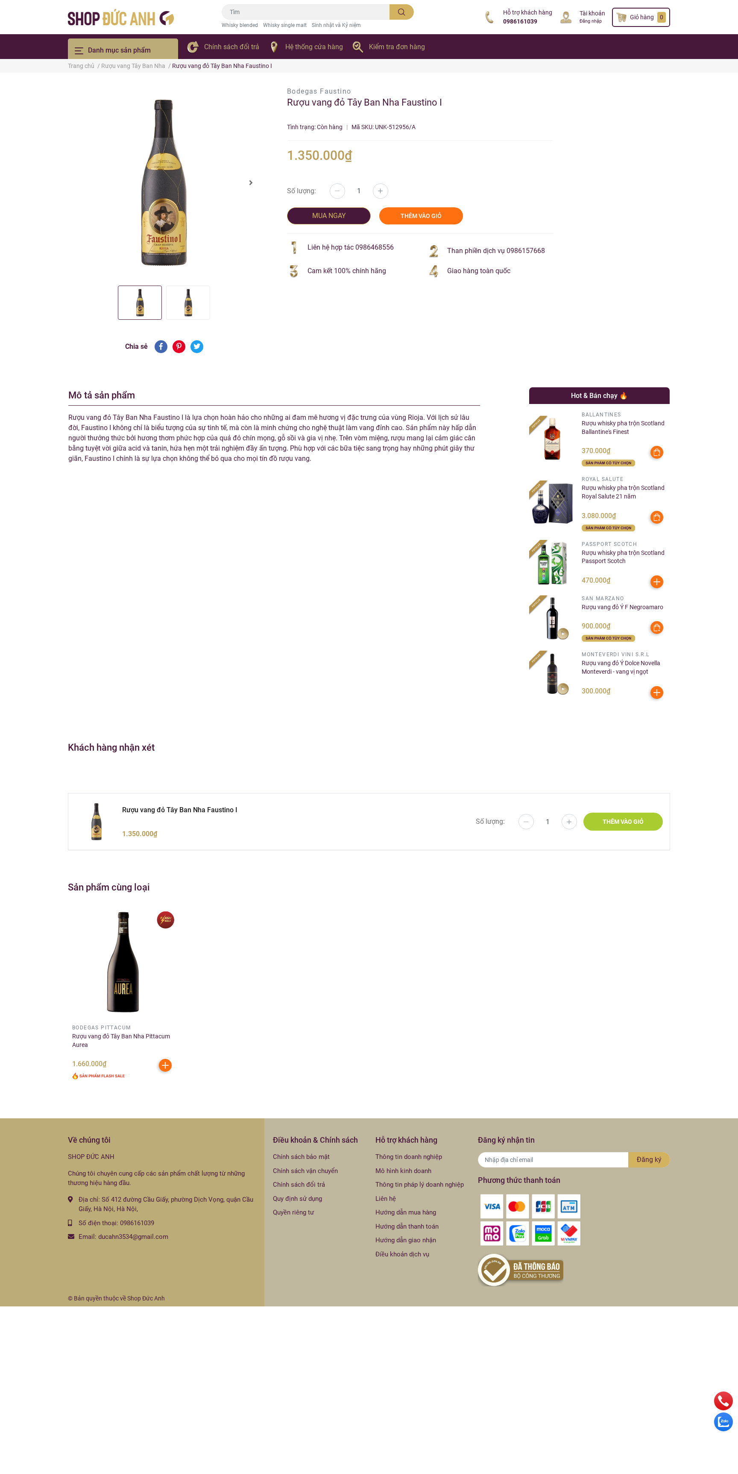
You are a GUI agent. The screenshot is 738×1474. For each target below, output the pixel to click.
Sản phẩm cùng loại (109, 887)
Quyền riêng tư (293, 1212)
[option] (164, 182)
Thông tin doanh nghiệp (408, 1157)
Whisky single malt (285, 25)
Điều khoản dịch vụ (402, 1254)
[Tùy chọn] (656, 452)
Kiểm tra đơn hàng (397, 47)
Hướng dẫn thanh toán (407, 1226)
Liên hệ (385, 1199)
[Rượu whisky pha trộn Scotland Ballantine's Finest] (552, 439)
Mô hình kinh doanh (403, 1171)
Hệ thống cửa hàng (314, 47)
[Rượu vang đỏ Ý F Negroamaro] (552, 618)
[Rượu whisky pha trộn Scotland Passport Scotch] (552, 563)
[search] (402, 12)
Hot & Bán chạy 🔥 (599, 396)
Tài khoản (592, 13)
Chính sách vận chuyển (305, 1171)
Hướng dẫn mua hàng (405, 1212)
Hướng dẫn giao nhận (405, 1240)
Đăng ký (649, 1160)
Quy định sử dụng (297, 1199)
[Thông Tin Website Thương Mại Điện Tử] (520, 1270)
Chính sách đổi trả (231, 47)
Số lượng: (301, 191)
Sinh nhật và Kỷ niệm (336, 25)
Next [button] (250, 182)
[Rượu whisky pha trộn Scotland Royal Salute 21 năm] (552, 504)
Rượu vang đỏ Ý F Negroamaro (622, 607)
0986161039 (520, 21)
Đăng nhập (591, 21)
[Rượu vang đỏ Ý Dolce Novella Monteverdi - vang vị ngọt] (552, 674)
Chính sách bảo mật (301, 1157)
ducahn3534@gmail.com (133, 1237)
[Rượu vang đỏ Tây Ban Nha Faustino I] (164, 182)
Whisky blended (240, 25)
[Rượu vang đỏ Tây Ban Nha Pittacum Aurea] (123, 963)
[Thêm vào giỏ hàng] (656, 581)
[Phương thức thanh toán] (530, 1219)
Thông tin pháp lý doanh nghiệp (419, 1184)
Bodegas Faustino (319, 91)
